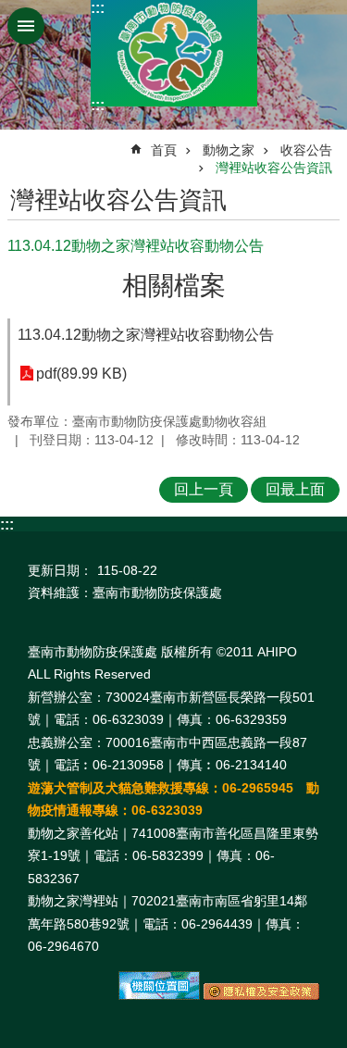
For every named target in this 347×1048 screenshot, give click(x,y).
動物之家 (228, 150)
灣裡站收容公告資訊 (274, 167)
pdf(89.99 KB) (81, 373)
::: (98, 8)
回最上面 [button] (295, 489)
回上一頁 (203, 489)
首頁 (164, 150)
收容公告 (306, 150)
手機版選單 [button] (25, 25)
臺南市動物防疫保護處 (174, 53)
